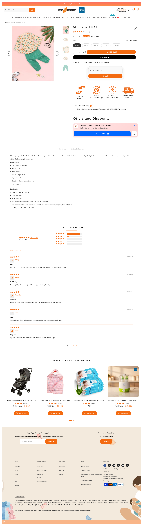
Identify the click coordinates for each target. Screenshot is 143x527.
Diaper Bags (31, 505)
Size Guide (133, 41)
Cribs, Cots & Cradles (84, 502)
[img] (14, 257)
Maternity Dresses (42, 502)
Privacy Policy (85, 466)
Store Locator (40, 466)
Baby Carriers (23, 505)
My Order (61, 470)
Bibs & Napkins (46, 505)
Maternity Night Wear (29, 502)
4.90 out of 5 (34, 238)
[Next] (57, 53)
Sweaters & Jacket (47, 500)
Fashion (28, 17)
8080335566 (122, 10)
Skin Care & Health (100, 17)
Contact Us (40, 474)
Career (16, 474)
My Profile (62, 466)
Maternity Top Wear (114, 500)
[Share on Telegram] (122, 465)
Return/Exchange (86, 484)
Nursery (51, 17)
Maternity (37, 17)
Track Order (40, 478)
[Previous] (9, 53)
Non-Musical (67, 502)
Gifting (112, 17)
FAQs (16, 470)
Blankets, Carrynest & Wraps (99, 502)
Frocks (84, 500)
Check (105, 76)
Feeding (71, 17)
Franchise (126, 17)
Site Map (17, 485)
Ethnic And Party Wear (94, 500)
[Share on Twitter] (109, 465)
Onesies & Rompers (26, 500)
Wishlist (61, 474)
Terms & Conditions (86, 480)
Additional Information (77, 149)
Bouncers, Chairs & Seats (116, 502)
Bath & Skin (67, 505)
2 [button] (70, 345)
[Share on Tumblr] (118, 465)
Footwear (70, 500)
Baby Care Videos (41, 470)
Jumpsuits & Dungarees (60, 500)
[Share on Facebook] (104, 465)
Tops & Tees (78, 500)
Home (7, 22)
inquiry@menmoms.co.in (110, 476)
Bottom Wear (37, 500)
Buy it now (104, 57)
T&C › (135, 125)
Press (16, 478)
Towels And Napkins (78, 505)
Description (62, 149)
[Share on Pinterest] (113, 465)
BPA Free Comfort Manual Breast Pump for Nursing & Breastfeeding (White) (78, 401)
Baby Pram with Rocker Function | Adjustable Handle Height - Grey (111, 401)
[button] (77, 32)
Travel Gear (61, 17)
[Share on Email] (127, 465)
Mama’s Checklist (41, 481)
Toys (45, 17)
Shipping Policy (85, 470)
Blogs (16, 481)
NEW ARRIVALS (18, 17)
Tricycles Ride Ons (57, 502)
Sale (119, 17)
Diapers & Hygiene (83, 17)
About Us (17, 466)
